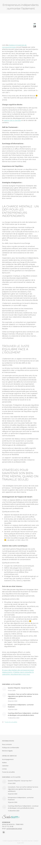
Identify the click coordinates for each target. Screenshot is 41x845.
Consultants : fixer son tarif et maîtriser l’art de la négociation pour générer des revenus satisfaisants (23, 696)
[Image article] (4, 689)
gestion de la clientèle (12, 120)
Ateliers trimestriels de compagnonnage (14, 46)
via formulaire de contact (14, 829)
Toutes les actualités (11, 722)
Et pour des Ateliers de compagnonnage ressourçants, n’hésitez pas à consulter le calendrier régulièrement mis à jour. (18, 672)
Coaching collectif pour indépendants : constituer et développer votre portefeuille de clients (23, 714)
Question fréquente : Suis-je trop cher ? (20, 688)
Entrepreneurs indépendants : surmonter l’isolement (21, 706)
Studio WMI (20, 843)
